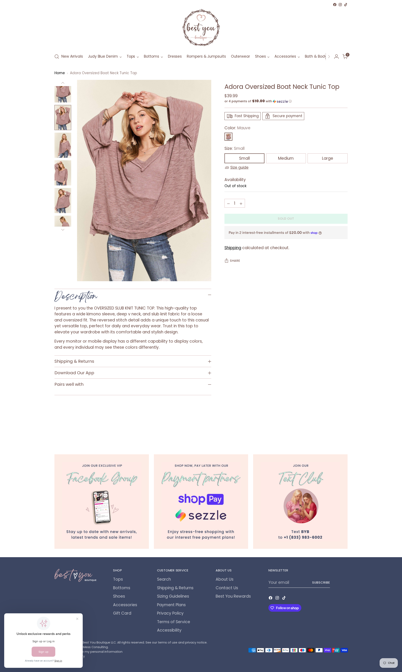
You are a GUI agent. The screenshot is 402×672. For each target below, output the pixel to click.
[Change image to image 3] (62, 145)
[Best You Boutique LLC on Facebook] (335, 4)
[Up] (62, 83)
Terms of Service (173, 622)
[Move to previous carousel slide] (334, 431)
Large (327, 158)
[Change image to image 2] (62, 117)
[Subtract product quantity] (228, 203)
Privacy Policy (170, 613)
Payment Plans (171, 605)
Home (59, 72)
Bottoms (121, 588)
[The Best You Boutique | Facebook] (101, 501)
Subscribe (321, 582)
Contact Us (227, 588)
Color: (237, 128)
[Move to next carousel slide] (344, 431)
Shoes (119, 596)
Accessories (125, 605)
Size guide (239, 167)
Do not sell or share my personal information (88, 652)
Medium (286, 158)
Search (164, 579)
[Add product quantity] (241, 203)
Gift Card (122, 613)
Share (235, 261)
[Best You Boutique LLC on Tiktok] (346, 4)
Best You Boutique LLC (99, 642)
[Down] (62, 230)
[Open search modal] (57, 56)
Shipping (232, 248)
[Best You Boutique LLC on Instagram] (340, 4)
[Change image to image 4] (62, 172)
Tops (118, 579)
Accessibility (169, 630)
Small (244, 158)
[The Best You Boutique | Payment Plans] (201, 501)
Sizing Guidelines (173, 596)
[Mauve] (228, 137)
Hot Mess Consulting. (92, 647)
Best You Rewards (233, 596)
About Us (224, 579)
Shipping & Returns (175, 588)
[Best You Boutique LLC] (201, 28)
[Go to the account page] (336, 56)
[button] (286, 101)
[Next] (329, 56)
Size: (234, 148)
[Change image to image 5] (62, 200)
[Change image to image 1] (62, 89)
